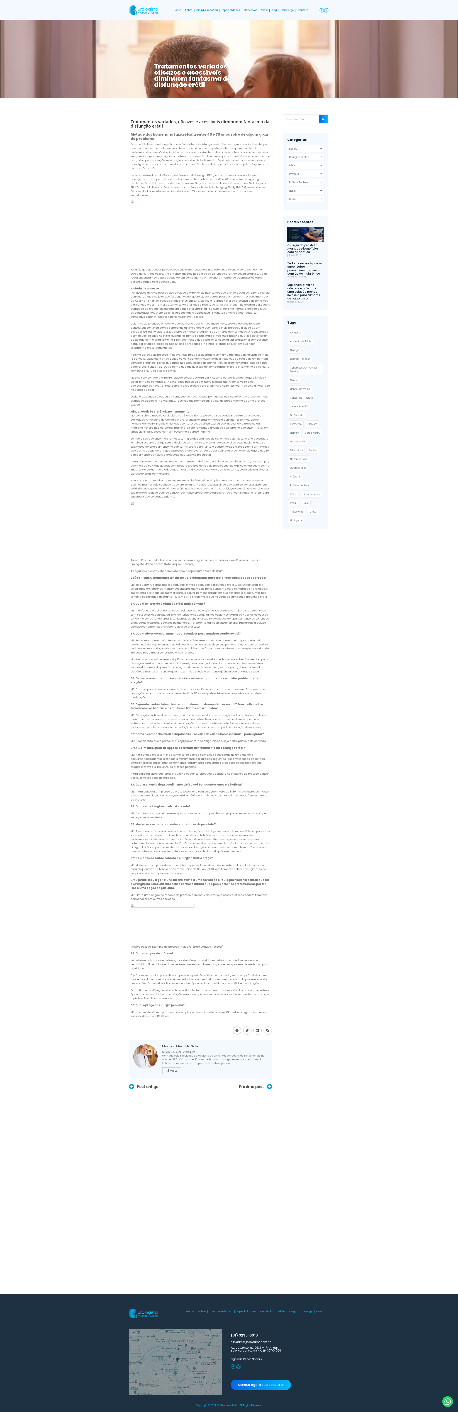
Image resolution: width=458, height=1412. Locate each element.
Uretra (292, 199)
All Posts (171, 1070)
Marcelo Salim (298, 441)
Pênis (292, 165)
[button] (237, 1030)
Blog (274, 10)
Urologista (296, 520)
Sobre (188, 10)
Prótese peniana (299, 485)
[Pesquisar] (323, 119)
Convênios (250, 10)
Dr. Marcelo (296, 415)
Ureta (313, 511)
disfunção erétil (299, 406)
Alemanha (295, 332)
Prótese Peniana (298, 182)
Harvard (312, 423)
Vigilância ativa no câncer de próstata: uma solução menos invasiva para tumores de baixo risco (303, 292)
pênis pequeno (311, 494)
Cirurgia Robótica (207, 10)
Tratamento (296, 511)
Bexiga (293, 148)
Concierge (287, 10)
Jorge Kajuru (312, 432)
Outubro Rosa (298, 467)
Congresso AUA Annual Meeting (303, 369)
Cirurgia (294, 350)
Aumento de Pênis (300, 341)
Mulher (313, 450)
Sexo (306, 502)
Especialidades (231, 10)
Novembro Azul (299, 458)
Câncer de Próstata (301, 397)
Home (177, 10)
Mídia (264, 10)
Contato (303, 10)
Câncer (294, 380)
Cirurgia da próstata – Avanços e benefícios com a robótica (303, 248)
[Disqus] (200, 1138)
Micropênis (296, 450)
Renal (292, 190)
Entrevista (296, 423)
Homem (294, 432)
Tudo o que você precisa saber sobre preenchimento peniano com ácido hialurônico (305, 268)
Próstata (294, 173)
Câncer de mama (300, 388)
